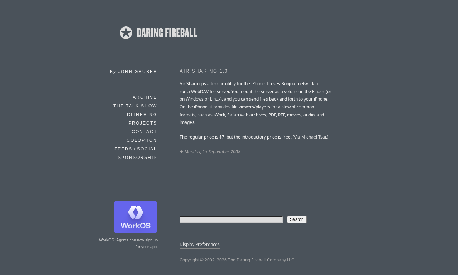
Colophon (142, 140)
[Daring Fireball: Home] (158, 41)
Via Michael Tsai (310, 137)
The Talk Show (135, 105)
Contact (144, 131)
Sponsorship (137, 157)
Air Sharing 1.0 (204, 71)
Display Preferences (200, 244)
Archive (145, 97)
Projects (142, 123)
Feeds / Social (135, 148)
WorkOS (106, 240)
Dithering (142, 114)
